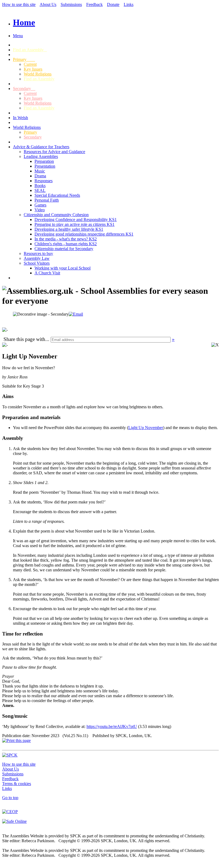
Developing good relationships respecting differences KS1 (83, 234)
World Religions (37, 74)
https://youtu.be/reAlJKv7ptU (112, 726)
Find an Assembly (30, 49)
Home (24, 22)
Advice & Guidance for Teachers (41, 146)
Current (30, 64)
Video (39, 210)
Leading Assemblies (41, 156)
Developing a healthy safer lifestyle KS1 (68, 229)
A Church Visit (47, 273)
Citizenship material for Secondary (63, 248)
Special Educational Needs (57, 195)
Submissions (71, 4)
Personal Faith (46, 200)
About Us (48, 4)
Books (40, 185)
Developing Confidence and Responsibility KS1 (75, 219)
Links (128, 4)
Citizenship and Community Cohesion (56, 214)
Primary (24, 59)
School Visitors (37, 263)
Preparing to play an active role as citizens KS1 (74, 224)
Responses (43, 180)
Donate (113, 4)
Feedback (94, 4)
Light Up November (145, 427)
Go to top (10, 797)
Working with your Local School (62, 268)
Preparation (44, 161)
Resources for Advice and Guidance (54, 151)
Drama (40, 176)
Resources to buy (38, 253)
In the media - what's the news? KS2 (65, 239)
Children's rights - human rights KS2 (65, 243)
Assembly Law (37, 258)
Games (40, 205)
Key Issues (33, 69)
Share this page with (24, 339)
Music (39, 171)
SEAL (40, 190)
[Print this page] (16, 740)
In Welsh (20, 117)
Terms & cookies (16, 783)
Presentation (44, 166)
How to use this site (19, 4)
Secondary (24, 88)
